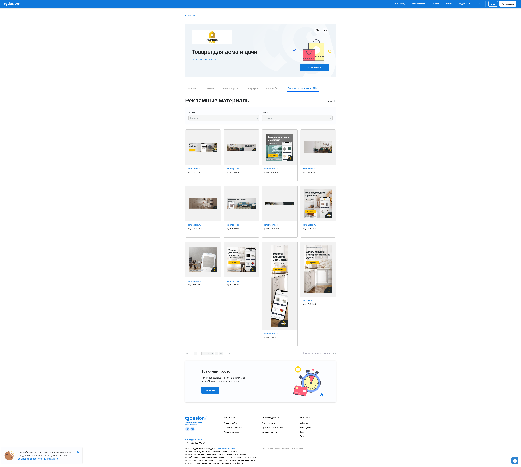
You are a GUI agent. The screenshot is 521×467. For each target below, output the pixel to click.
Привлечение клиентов (272, 427)
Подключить (315, 67)
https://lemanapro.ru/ (203, 59)
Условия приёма (231, 432)
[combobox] (223, 118)
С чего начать (268, 423)
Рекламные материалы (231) (303, 88)
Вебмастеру (399, 4)
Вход (493, 4)
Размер (191, 113)
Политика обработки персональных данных (282, 448)
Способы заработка (233, 427)
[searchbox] (222, 118)
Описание (191, 88)
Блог (478, 4)
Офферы (436, 4)
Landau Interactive (226, 448)
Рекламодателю (418, 4)
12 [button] (333, 354)
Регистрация (508, 4)
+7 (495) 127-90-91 (195, 442)
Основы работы (231, 423)
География (252, 88)
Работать (210, 390)
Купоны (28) (272, 88)
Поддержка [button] (463, 4)
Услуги (449, 4)
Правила (209, 88)
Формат (265, 113)
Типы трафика (230, 88)
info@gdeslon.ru (194, 439)
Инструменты (306, 427)
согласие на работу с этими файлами (38, 458)
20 (221, 353)
